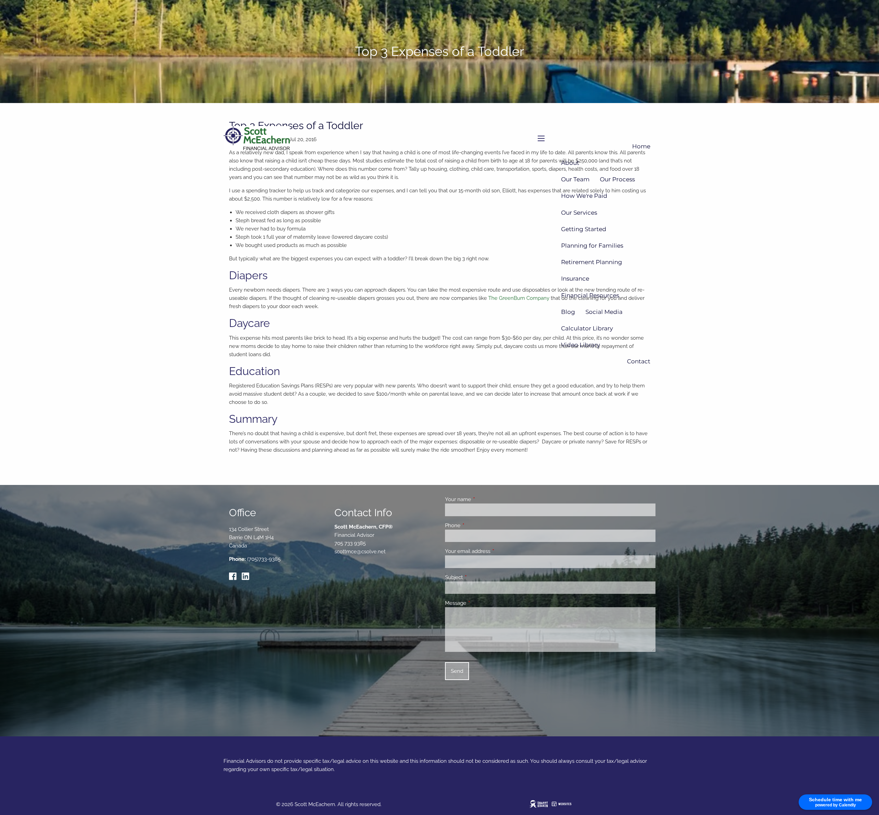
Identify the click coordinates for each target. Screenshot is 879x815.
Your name (483, 499)
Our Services (579, 212)
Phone (477, 525)
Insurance (575, 278)
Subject (479, 577)
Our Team (575, 179)
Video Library (580, 344)
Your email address (492, 551)
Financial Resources (590, 295)
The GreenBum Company (518, 298)
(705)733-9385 (264, 559)
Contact (638, 361)
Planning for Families (592, 245)
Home (641, 146)
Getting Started (583, 229)
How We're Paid (584, 195)
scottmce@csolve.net (360, 551)
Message (480, 603)
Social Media (604, 311)
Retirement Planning (591, 262)
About (570, 162)
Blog (568, 311)
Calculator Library (587, 328)
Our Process (617, 179)
